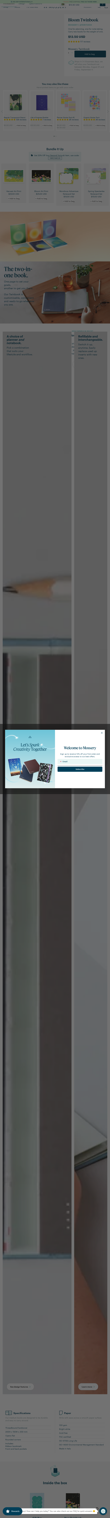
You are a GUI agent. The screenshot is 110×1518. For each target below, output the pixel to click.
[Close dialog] (102, 733)
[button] (103, 1511)
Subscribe (80, 769)
